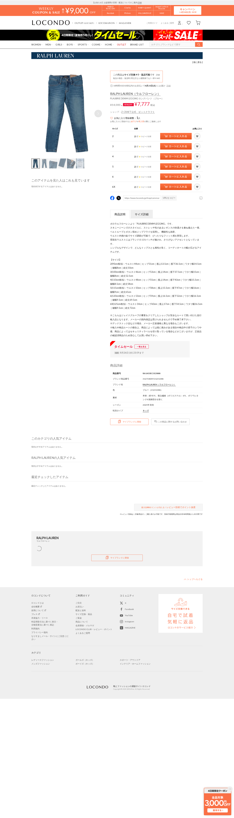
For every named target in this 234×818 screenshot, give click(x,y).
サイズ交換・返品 (84, 614)
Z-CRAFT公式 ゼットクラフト (138, 111)
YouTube (129, 615)
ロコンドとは (37, 603)
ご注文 (79, 603)
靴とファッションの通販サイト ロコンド (51, 22)
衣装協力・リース (39, 618)
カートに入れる (176, 136)
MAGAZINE (130, 627)
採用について (37, 610)
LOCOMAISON (106, 23)
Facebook (129, 609)
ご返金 (79, 618)
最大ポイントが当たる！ (168, 507)
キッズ (146, 410)
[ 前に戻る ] (197, 62)
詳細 (140, 2)
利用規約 (35, 628)
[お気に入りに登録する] (197, 136)
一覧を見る (141, 346)
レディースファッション (42, 660)
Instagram (129, 621)
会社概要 (35, 606)
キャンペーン (187, 10)
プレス (34, 614)
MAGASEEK (125, 23)
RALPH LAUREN (135, 94)
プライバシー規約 (39, 632)
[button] (98, 113)
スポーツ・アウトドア (130, 660)
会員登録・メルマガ (85, 625)
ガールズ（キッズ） (85, 660)
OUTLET (84, 23)
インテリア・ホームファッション (135, 663)
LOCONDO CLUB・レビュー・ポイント (94, 629)
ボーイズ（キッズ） (85, 663)
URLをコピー (169, 198)
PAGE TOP (193, 579)
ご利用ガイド (152, 23)
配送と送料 (81, 610)
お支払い (80, 606)
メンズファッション (40, 663)
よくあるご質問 (167, 23)
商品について (82, 621)
